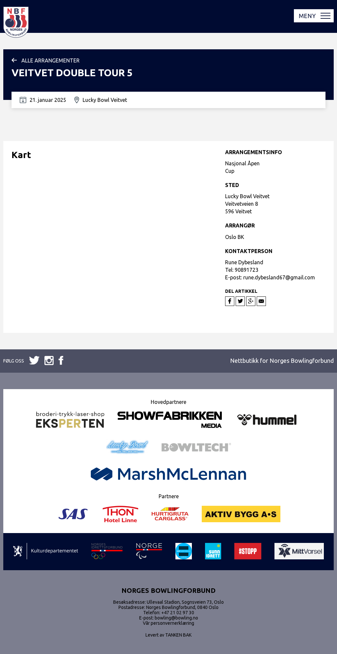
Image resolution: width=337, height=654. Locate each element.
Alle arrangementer (50, 60)
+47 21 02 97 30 (177, 612)
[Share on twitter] (240, 301)
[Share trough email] (261, 301)
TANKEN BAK (178, 635)
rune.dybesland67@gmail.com (279, 277)
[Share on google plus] (250, 301)
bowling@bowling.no (176, 617)
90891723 (246, 270)
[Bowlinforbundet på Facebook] (34, 360)
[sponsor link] (45, 551)
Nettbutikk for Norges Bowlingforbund (282, 360)
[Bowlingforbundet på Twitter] (49, 361)
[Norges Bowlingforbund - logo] (16, 23)
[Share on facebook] (229, 301)
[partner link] (70, 420)
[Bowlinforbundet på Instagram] (61, 361)
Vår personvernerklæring (168, 623)
